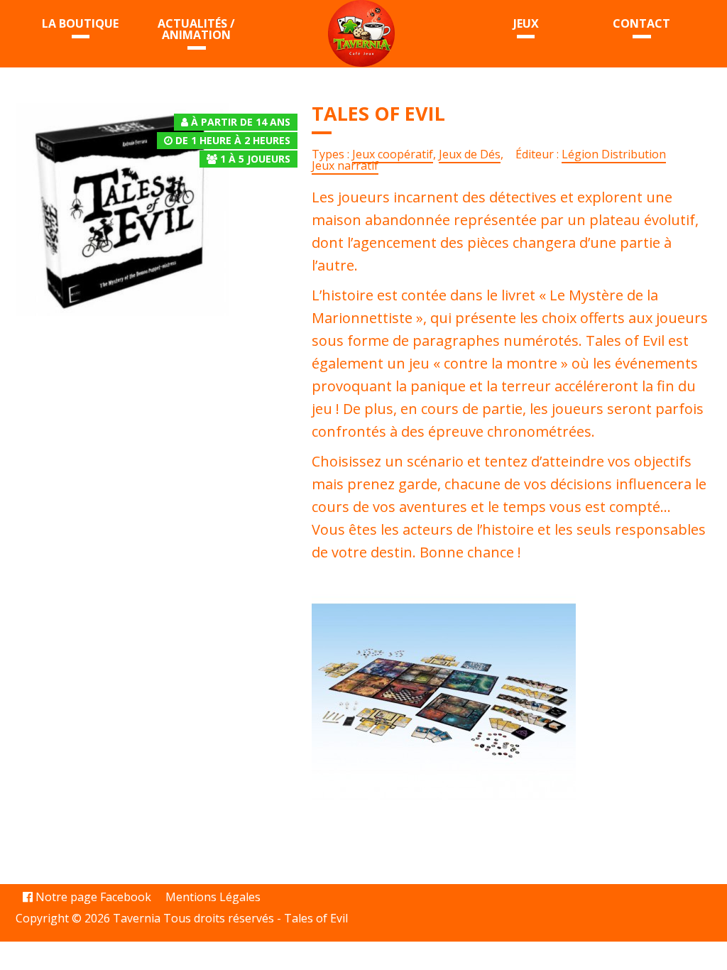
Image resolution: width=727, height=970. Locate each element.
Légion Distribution (614, 154)
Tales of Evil (316, 918)
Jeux (526, 23)
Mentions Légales (213, 897)
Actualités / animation (196, 29)
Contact (641, 23)
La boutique (80, 23)
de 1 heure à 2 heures (232, 140)
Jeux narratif (345, 165)
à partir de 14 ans (240, 122)
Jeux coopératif (392, 154)
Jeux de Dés (470, 154)
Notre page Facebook (92, 897)
